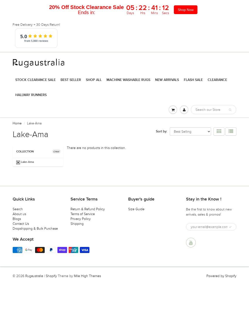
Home (17, 123)
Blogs (17, 219)
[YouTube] (191, 242)
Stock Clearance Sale (35, 80)
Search (18, 209)
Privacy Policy (81, 219)
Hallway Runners (31, 95)
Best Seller (71, 80)
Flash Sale (193, 80)
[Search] (230, 110)
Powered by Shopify (221, 276)
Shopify (51, 276)
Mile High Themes (87, 276)
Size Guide (136, 209)
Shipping (77, 224)
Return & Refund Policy (88, 209)
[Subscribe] (230, 227)
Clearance (217, 80)
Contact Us (21, 224)
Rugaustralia (34, 276)
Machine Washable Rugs (128, 80)
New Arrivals (167, 80)
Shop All (94, 80)
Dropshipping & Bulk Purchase (35, 229)
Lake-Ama (27, 162)
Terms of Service (83, 214)
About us (19, 214)
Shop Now (186, 10)
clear (56, 151)
